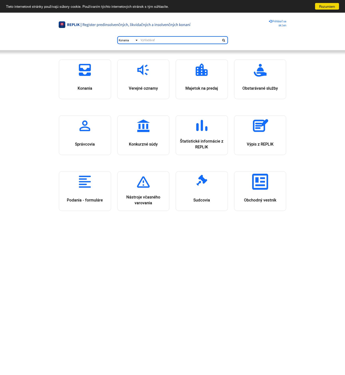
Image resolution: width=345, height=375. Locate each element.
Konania (124, 40)
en (284, 25)
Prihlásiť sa (279, 21)
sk (280, 25)
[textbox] (180, 40)
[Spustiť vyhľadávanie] (223, 40)
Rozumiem (327, 6)
